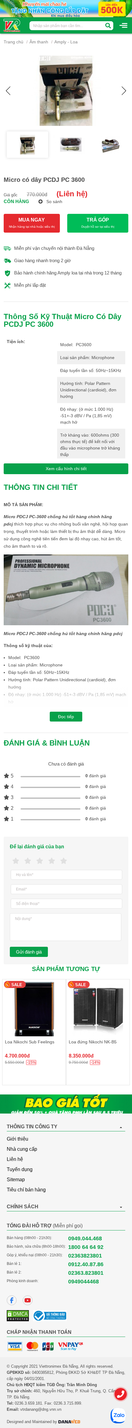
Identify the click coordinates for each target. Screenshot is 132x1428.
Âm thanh (38, 41)
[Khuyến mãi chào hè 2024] (66, 8)
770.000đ (37, 194)
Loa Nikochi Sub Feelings (29, 1041)
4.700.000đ (17, 1055)
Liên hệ (15, 1159)
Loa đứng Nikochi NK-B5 (93, 1041)
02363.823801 (85, 1273)
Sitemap (16, 1179)
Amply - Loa (66, 41)
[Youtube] (28, 1300)
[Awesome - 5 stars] (64, 861)
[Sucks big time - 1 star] (16, 861)
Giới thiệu (17, 1139)
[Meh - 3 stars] (40, 861)
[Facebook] (12, 1300)
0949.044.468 (85, 1238)
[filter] (108, 25)
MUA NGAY (32, 222)
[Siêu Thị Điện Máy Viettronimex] (12, 24)
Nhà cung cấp (22, 1149)
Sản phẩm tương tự (66, 969)
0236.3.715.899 (67, 1403)
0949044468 (83, 1281)
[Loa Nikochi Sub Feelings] (34, 1009)
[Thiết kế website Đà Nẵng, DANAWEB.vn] (69, 1421)
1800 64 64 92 (85, 1247)
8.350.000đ (81, 1055)
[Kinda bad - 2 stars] (28, 861)
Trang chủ (13, 41)
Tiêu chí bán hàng (26, 1189)
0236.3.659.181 (28, 1403)
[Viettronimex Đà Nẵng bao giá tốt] (66, 1104)
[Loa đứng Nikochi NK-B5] (98, 1009)
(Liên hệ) (71, 194)
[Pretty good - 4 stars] (52, 861)
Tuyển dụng (20, 1169)
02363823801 (85, 1256)
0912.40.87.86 (85, 1264)
